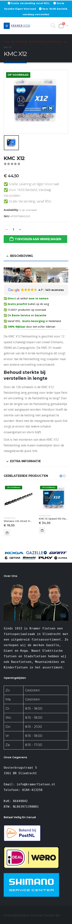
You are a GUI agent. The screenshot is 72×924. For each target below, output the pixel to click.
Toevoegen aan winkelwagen (38, 239)
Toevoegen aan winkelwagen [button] (26, 530)
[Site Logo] (21, 25)
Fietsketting (29, 516)
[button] (7, 26)
